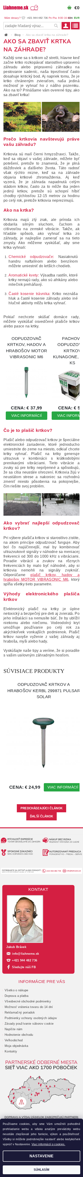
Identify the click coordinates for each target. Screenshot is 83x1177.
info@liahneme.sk (25, 953)
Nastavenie (41, 1156)
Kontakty (11, 1051)
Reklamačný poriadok (20, 1012)
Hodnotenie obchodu (19, 1034)
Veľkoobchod (14, 1040)
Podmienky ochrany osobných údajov (31, 1018)
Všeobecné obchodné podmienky (28, 1001)
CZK (70, 18)
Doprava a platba (16, 996)
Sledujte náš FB (24, 967)
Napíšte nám (14, 1029)
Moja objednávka (16, 1046)
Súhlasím (41, 1169)
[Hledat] (56, 25)
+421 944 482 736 (24, 960)
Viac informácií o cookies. (48, 1144)
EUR (77, 17)
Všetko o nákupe (16, 990)
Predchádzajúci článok (42, 808)
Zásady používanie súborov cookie (29, 1023)
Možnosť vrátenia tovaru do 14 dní (29, 1007)
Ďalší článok (41, 816)
